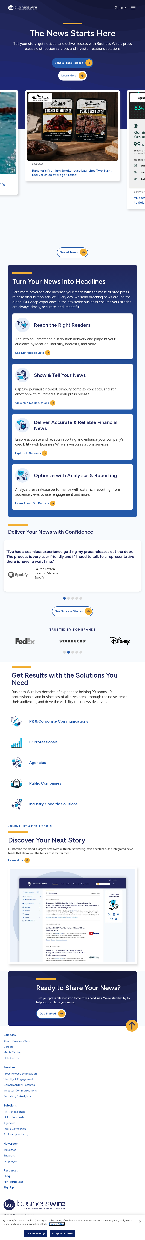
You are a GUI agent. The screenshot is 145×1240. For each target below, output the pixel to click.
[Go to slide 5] (80, 599)
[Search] (116, 7)
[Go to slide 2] (68, 599)
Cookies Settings (35, 1233)
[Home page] (22, 7)
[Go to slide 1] (64, 599)
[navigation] (133, 7)
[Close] (140, 1221)
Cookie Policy (56, 1224)
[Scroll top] (132, 1026)
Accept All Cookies (62, 1233)
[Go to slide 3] (72, 599)
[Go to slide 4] (76, 599)
